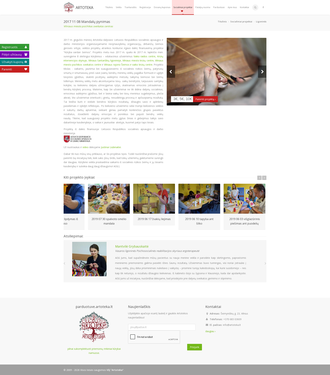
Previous (171, 72)
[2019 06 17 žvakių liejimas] (154, 199)
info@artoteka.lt (232, 324)
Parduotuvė (219, 7)
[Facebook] (263, 7)
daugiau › (210, 331)
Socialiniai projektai (182, 7)
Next (262, 72)
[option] (108, 207)
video (85, 147)
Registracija (145, 7)
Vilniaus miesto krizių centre (137, 60)
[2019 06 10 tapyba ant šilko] (199, 199)
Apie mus (232, 7)
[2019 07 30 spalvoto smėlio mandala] (109, 199)
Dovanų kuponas (162, 7)
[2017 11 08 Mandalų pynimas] (216, 71)
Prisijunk (194, 347)
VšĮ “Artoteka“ (115, 370)
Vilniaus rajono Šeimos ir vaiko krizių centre (128, 64)
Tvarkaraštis (130, 7)
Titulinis (109, 7)
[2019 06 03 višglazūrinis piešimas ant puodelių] (244, 199)
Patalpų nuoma (202, 7)
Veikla (119, 7)
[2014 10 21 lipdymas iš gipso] (64, 199)
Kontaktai (244, 7)
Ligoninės (261, 21)
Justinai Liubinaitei (111, 147)
